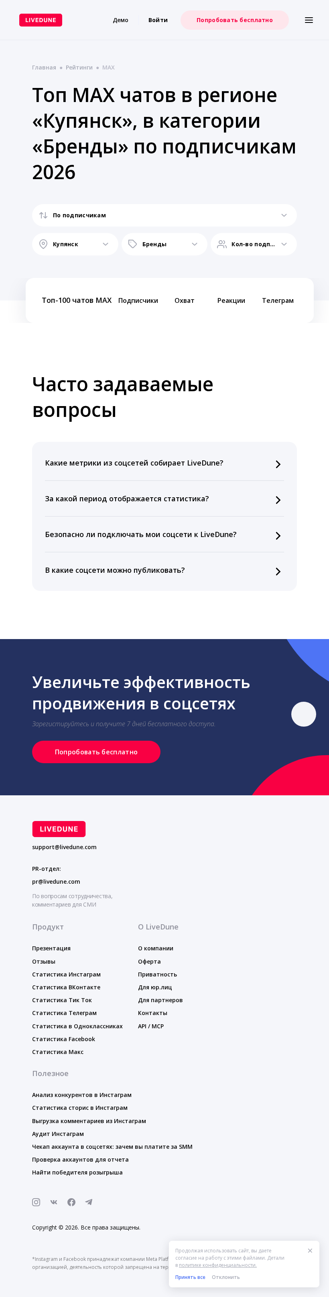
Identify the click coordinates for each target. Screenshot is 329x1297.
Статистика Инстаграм (66, 974)
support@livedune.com (64, 847)
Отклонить (226, 1277)
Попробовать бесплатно (235, 20)
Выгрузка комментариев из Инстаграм (89, 1121)
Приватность (157, 974)
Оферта (149, 961)
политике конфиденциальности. (218, 1265)
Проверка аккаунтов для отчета (80, 1159)
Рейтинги (79, 67)
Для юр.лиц (155, 987)
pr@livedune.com (56, 881)
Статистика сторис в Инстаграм (80, 1107)
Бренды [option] (154, 244)
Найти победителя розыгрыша (77, 1172)
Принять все (190, 1277)
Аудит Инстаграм (58, 1134)
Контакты (152, 1013)
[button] (164, 462)
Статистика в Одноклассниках (77, 1026)
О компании (155, 948)
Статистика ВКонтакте (66, 987)
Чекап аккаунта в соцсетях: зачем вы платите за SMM (112, 1146)
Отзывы (43, 961)
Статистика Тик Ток (62, 1000)
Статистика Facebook (63, 1039)
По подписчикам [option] (79, 215)
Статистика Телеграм (64, 1013)
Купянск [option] (65, 244)
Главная (44, 67)
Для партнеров (160, 1000)
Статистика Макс (57, 1052)
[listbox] (164, 215)
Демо (121, 20)
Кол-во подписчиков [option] (254, 244)
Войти (158, 20)
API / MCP (151, 1026)
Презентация (51, 948)
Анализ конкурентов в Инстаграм (82, 1095)
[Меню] (309, 20)
